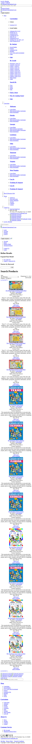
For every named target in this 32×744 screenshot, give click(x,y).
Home (5, 242)
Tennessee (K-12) (14, 38)
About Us (12, 197)
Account (6, 231)
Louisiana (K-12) (14, 35)
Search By (13, 82)
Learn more (6, 702)
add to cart (16, 305)
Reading (12, 51)
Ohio (11, 143)
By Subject (13, 44)
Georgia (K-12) (14, 34)
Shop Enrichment (14, 112)
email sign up (4, 678)
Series (11, 88)
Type (11, 85)
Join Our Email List (15, 209)
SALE (5, 696)
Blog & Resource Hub (9, 193)
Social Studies (13, 47)
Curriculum (13, 19)
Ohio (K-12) (13, 37)
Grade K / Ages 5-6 (15, 65)
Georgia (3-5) (13, 25)
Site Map (3, 741)
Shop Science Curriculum (16, 128)
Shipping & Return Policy (10, 731)
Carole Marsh (18, 292)
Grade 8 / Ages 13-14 (15, 76)
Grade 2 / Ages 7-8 (14, 67)
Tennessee (13, 152)
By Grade (13, 60)
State (11, 89)
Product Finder (7, 244)
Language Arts (13, 50)
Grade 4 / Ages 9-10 (15, 70)
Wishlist (6, 233)
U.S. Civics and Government (17, 53)
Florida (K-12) (13, 32)
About (5, 196)
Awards (12, 202)
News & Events (14, 199)
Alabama (13, 106)
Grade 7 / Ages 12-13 (15, 75)
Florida (12, 115)
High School (13, 77)
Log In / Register (5, 1)
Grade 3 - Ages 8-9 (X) (9, 261)
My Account (7, 730)
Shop (5, 15)
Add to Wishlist (16, 306)
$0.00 (7, 2)
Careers (12, 204)
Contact (3, 2)
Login (5, 230)
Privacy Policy (9, 741)
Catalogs (12, 203)
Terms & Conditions (19, 741)
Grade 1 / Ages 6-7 (14, 66)
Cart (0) (6, 234)
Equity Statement (14, 200)
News (5, 720)
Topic (11, 86)
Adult (11, 79)
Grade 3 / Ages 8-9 (14, 69)
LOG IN (6, 713)
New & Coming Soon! (17, 96)
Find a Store (14, 92)
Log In (12, 179)
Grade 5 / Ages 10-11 (15, 72)
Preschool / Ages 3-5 (15, 63)
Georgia (12, 124)
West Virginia (14, 170)
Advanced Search (5, 8)
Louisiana (13, 135)
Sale (11, 57)
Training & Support (16, 182)
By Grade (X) (7, 259)
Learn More (13, 109)
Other (11, 54)
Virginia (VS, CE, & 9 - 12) (17, 39)
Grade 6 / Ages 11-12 (15, 73)
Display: (3, 278)
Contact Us (6, 207)
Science (12, 48)
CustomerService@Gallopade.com (18, 213)
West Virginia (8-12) (15, 41)
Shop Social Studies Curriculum (18, 111)
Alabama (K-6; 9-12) (15, 31)
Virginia (12, 161)
